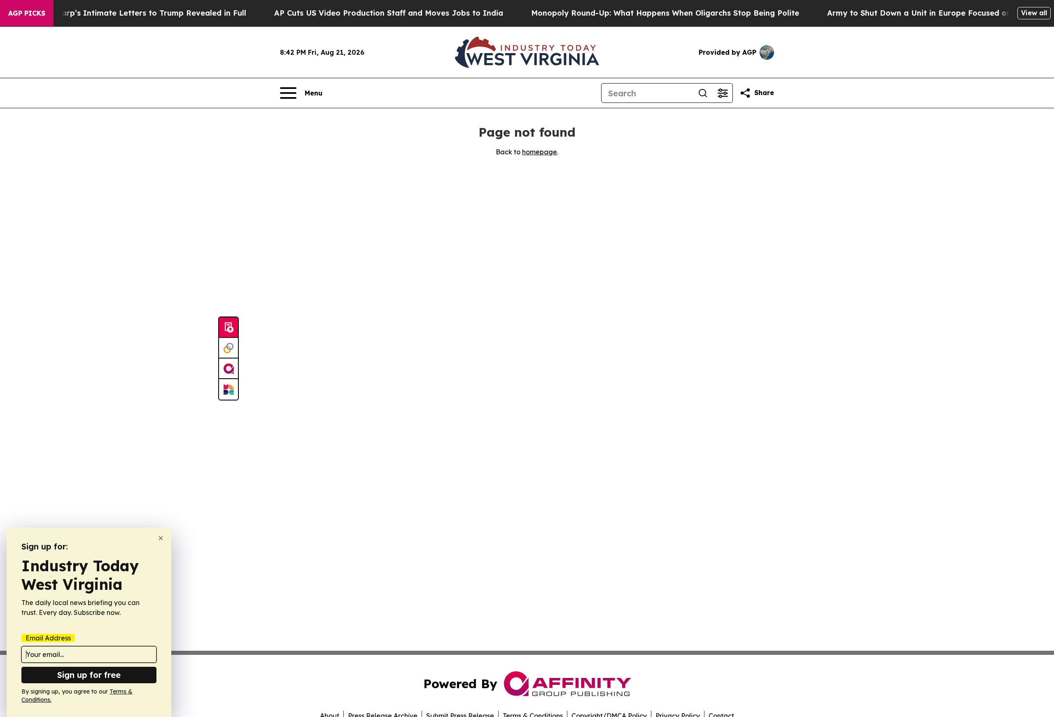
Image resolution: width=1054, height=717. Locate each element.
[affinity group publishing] (228, 368)
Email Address (48, 638)
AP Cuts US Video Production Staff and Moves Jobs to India (388, 13)
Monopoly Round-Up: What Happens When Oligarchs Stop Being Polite (665, 13)
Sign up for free (89, 675)
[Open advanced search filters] (722, 93)
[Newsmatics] (228, 389)
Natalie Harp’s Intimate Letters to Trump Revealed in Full (136, 13)
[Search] (703, 93)
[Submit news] (228, 327)
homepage (539, 152)
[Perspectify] (228, 348)
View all (1034, 13)
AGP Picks (26, 13)
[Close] (161, 538)
